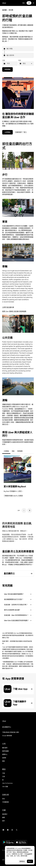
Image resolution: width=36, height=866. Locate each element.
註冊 (29, 3)
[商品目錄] (33, 3)
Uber (4, 3)
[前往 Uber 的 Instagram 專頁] (12, 830)
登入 (24, 3)
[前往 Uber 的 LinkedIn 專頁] (3, 830)
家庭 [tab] (13, 451)
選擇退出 (22, 861)
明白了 (30, 861)
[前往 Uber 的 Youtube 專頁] (8, 830)
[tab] (25, 451)
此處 (28, 854)
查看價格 (7, 69)
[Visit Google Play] (8, 842)
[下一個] (29, 510)
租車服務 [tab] (20, 451)
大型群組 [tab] (6, 451)
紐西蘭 (4, 10)
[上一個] (24, 510)
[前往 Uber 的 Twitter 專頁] (16, 830)
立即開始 (7, 132)
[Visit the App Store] (21, 842)
